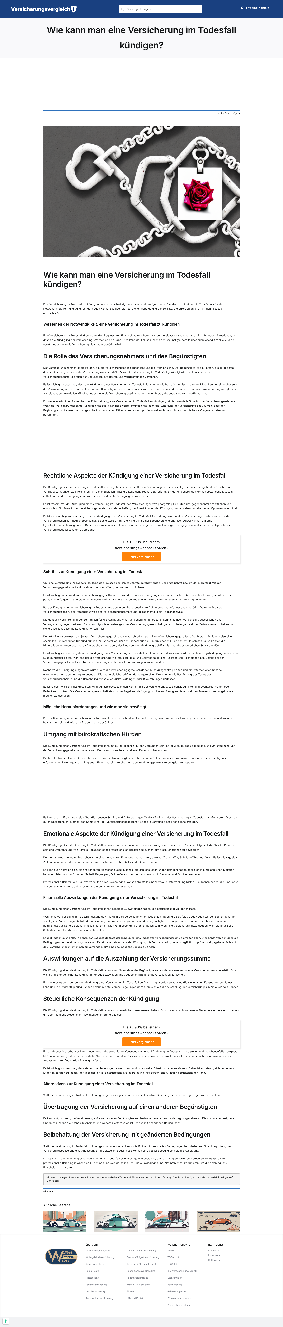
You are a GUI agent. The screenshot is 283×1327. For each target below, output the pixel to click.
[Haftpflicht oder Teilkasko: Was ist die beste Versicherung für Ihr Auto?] (167, 1212)
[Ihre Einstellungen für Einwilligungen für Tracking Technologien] (6, 1321)
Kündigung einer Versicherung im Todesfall (117, 384)
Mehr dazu (53, 1180)
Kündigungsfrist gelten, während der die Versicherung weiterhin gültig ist (89, 657)
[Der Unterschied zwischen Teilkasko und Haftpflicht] (116, 1212)
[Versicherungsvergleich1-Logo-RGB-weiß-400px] (44, 7)
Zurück (225, 113)
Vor (235, 113)
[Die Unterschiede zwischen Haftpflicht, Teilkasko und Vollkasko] (218, 1212)
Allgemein (48, 1191)
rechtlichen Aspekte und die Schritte (149, 308)
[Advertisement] (141, 82)
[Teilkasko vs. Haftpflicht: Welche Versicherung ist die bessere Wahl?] (64, 1212)
